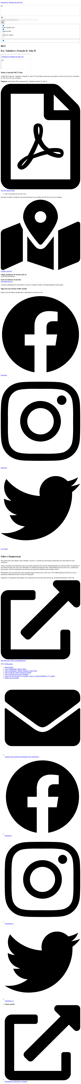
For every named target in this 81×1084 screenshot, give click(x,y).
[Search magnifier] (3, 22)
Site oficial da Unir (7, 281)
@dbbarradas (8, 664)
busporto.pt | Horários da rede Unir (12, 2)
